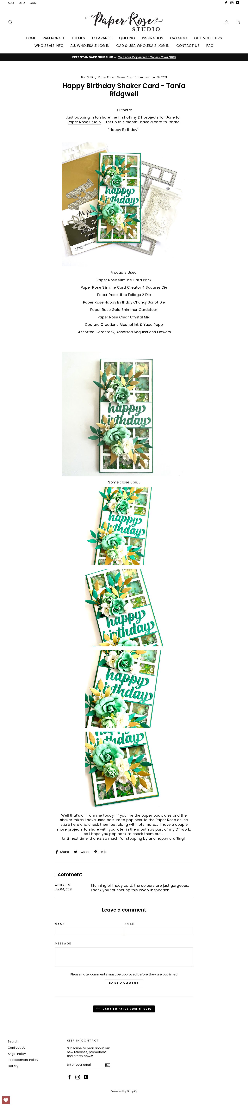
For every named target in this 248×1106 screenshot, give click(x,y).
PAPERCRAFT (54, 38)
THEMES (78, 38)
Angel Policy (17, 1054)
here (75, 824)
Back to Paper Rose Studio (127, 1009)
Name (60, 924)
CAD (33, 3)
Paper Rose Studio (84, 122)
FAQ (209, 45)
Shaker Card (125, 77)
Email (130, 924)
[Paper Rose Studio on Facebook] (69, 1077)
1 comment (142, 77)
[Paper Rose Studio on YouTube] (86, 1077)
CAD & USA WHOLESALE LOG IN (142, 45)
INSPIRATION (152, 38)
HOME (31, 38)
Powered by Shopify (124, 1091)
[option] (124, 57)
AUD (11, 3)
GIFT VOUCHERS (208, 38)
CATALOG (178, 38)
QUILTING (127, 38)
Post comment (124, 983)
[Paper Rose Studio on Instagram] (77, 1077)
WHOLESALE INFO (48, 45)
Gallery (13, 1066)
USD (22, 3)
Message (63, 943)
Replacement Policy (23, 1060)
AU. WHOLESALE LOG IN (89, 45)
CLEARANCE (102, 38)
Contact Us (16, 1048)
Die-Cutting (88, 77)
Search (13, 1041)
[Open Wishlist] (6, 1100)
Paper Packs (106, 77)
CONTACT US (188, 45)
